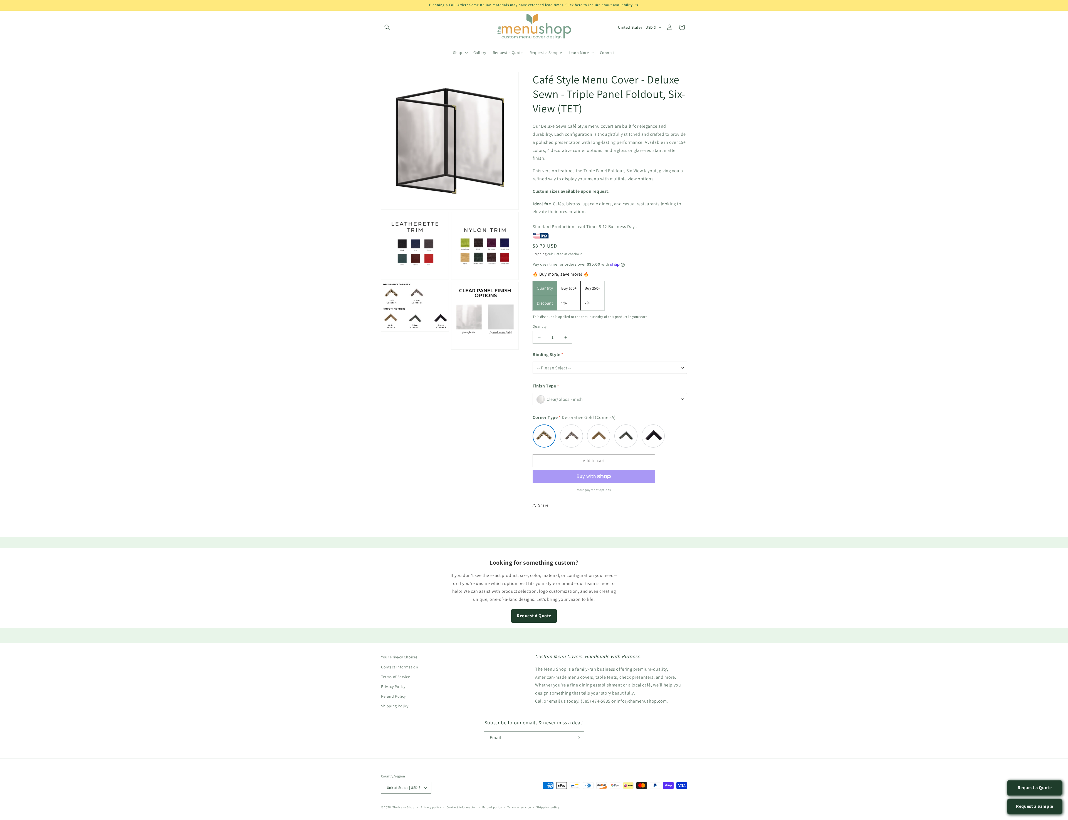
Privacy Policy (393, 686)
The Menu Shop (403, 807)
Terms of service (519, 807)
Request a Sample (1034, 806)
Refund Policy (393, 695)
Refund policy (492, 807)
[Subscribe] (578, 737)
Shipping (540, 254)
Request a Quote (1035, 788)
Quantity (540, 326)
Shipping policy (547, 807)
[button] (387, 27)
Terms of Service (395, 676)
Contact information (462, 807)
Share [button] (543, 505)
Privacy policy (431, 807)
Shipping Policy (395, 705)
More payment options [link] (594, 490)
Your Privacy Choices (399, 657)
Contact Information (399, 666)
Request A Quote (534, 616)
